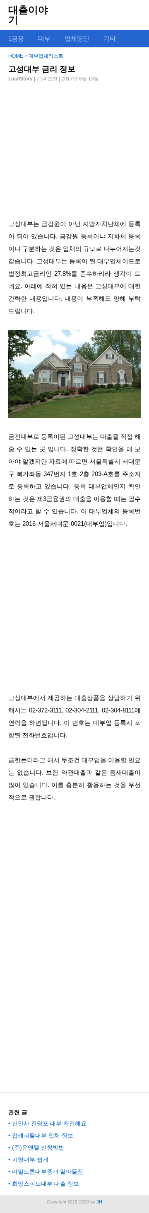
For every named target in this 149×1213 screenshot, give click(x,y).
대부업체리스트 (46, 56)
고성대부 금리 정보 (41, 69)
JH (99, 1201)
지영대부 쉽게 (30, 1159)
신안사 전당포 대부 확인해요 (49, 1123)
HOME (15, 56)
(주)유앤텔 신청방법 (38, 1147)
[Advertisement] (74, 147)
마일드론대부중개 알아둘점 (47, 1171)
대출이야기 (28, 14)
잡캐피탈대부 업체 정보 (42, 1135)
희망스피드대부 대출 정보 (45, 1183)
